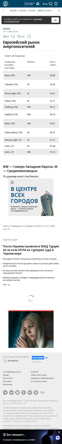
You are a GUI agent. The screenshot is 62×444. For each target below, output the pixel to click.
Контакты (8, 378)
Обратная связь (39, 375)
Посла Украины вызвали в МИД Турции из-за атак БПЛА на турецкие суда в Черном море (31, 249)
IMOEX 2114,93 (44, 10)
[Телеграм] (5, 392)
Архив (6, 375)
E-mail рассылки (39, 381)
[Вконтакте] (11, 392)
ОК (55, 20)
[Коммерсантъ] (5, 3)
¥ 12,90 (31, 10)
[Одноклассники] (23, 392)
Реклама (7, 381)
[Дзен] (17, 392)
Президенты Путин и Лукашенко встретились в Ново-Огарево (30, 258)
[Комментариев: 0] (13, 36)
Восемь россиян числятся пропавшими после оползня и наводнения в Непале (28, 271)
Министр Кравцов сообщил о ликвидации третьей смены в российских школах (28, 278)
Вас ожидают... (16, 434)
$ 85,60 (13, 10)
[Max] (36, 392)
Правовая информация (42, 378)
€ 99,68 (22, 10)
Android (34, 371)
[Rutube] (30, 392)
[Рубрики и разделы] (56, 4)
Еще (4, 284)
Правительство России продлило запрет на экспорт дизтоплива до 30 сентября (31, 264)
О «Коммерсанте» (12, 371)
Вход (45, 3)
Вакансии (7, 384)
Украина (6, 28)
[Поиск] (50, 4)
